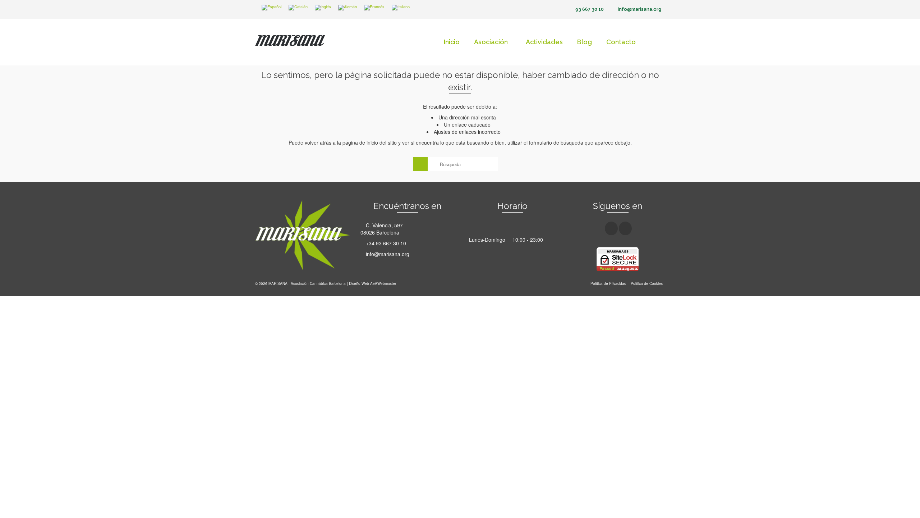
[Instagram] (625, 228)
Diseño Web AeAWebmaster (372, 283)
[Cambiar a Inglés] (323, 8)
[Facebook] (611, 228)
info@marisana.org (386, 254)
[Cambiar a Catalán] (298, 8)
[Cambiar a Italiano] (400, 8)
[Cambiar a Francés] (374, 8)
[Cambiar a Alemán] (347, 8)
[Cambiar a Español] (271, 8)
